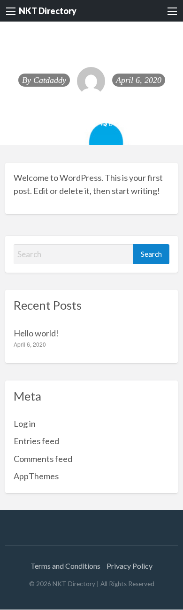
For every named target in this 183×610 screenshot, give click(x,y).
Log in (25, 423)
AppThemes (36, 476)
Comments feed (43, 459)
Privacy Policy (129, 565)
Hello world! (36, 333)
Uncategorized (68, 123)
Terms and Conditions (65, 565)
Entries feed (36, 441)
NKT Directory (47, 11)
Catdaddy (49, 80)
